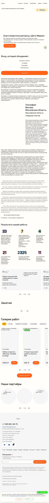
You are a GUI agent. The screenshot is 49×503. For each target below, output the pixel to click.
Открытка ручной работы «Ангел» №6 (31, 354)
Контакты (32, 449)
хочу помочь (10, 45)
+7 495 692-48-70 (10, 424)
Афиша (40, 3)
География (24, 63)
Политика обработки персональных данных (12, 476)
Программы (24, 65)
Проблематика (24, 67)
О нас (3, 449)
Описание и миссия (24, 60)
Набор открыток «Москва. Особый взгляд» (9, 354)
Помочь (38, 449)
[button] (20, 370)
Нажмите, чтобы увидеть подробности (13, 217)
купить (14, 362)
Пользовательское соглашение (9, 478)
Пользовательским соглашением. (18, 495)
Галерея (20, 449)
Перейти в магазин (24, 375)
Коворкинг (26, 449)
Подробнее (24, 73)
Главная (20, 3)
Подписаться (38, 462)
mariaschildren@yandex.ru (9, 427)
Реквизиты (44, 449)
